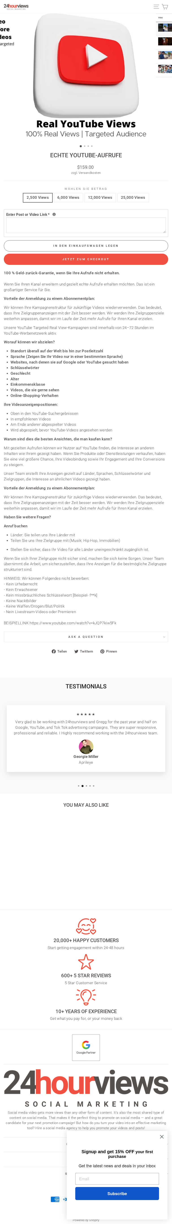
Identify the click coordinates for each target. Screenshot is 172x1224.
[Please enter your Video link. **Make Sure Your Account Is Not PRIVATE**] (54, 214)
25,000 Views (133, 197)
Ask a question (86, 636)
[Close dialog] (162, 1137)
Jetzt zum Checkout (86, 259)
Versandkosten (90, 173)
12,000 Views (100, 197)
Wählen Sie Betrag (86, 188)
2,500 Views (38, 197)
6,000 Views (68, 197)
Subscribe (117, 1193)
